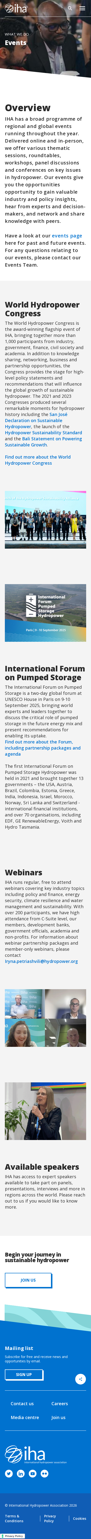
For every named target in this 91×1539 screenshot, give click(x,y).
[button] (82, 8)
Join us (58, 1417)
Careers (59, 1403)
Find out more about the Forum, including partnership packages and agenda (43, 748)
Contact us (22, 1403)
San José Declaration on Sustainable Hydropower (36, 420)
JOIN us (28, 1280)
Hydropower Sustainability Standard (43, 432)
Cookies (79, 1518)
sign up (24, 1374)
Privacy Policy (50, 1518)
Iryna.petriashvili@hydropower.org (41, 961)
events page (67, 235)
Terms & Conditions (14, 1518)
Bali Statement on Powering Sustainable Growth (43, 442)
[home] (15, 8)
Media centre (25, 1417)
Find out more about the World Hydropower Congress (38, 460)
